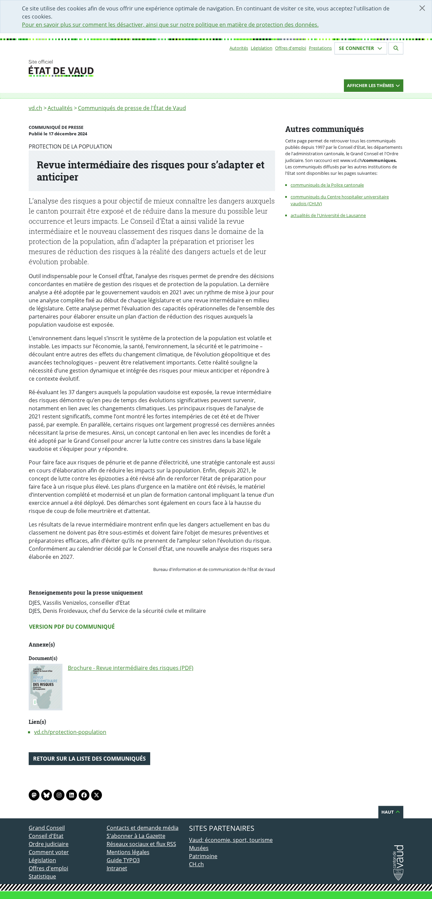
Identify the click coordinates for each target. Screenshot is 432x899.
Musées (199, 848)
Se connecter (357, 48)
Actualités (60, 108)
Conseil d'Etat (46, 836)
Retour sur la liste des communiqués (89, 758)
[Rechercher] (395, 48)
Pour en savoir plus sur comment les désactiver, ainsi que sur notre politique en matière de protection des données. (170, 24)
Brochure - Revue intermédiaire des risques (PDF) (130, 668)
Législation (261, 48)
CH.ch (196, 864)
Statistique (42, 876)
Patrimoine (203, 856)
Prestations (320, 48)
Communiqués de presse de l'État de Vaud (132, 108)
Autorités (239, 48)
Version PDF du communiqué (72, 626)
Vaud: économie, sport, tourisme (231, 840)
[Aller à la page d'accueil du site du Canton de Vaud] (104, 68)
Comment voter (49, 852)
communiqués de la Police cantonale (327, 185)
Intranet (117, 868)
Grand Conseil (47, 828)
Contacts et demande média (143, 828)
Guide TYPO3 (123, 860)
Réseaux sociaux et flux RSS (141, 844)
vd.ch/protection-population (70, 732)
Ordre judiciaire (49, 844)
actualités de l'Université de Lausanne (328, 215)
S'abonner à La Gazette (136, 836)
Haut (388, 812)
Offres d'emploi (290, 48)
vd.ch (35, 108)
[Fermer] (422, 8)
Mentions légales (128, 852)
